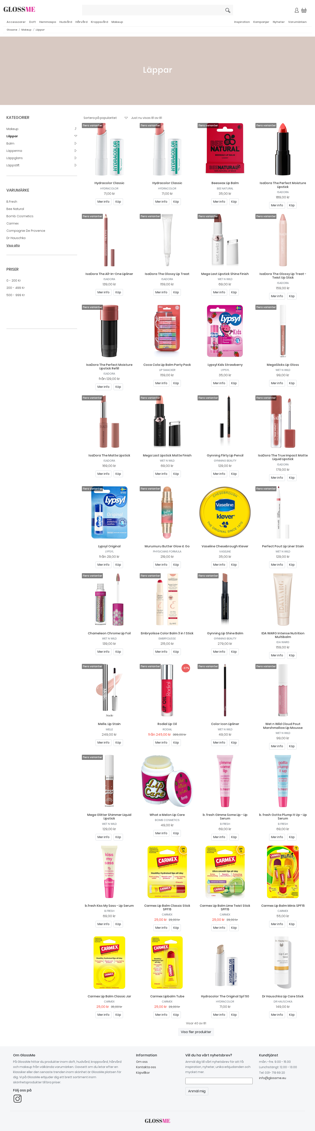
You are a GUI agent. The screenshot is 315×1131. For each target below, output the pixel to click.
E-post (106, 64)
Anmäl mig (202, 79)
